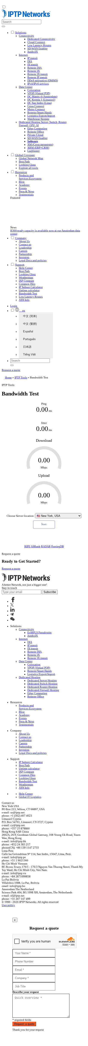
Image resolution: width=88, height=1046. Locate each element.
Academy (24, 185)
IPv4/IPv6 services (38, 83)
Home (8, 377)
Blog (22, 181)
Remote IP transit (37, 77)
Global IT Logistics (30, 796)
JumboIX (32, 51)
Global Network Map (31, 158)
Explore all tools (28, 168)
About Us (24, 241)
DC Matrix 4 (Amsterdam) (42, 96)
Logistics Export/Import (41, 115)
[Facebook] (13, 601)
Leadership (25, 247)
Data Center (25, 86)
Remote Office (35, 131)
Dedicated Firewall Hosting (43, 690)
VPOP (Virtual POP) (38, 93)
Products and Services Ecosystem (30, 177)
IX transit (32, 64)
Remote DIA (34, 67)
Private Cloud (35, 134)
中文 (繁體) (30, 323)
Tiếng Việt (29, 354)
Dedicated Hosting (29, 677)
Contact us (25, 244)
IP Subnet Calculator (31, 287)
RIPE (27, 546)
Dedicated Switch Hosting (42, 683)
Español (28, 331)
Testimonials (26, 194)
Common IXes (27, 284)
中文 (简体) (30, 316)
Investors (24, 257)
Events (23, 188)
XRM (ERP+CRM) (38, 147)
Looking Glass (27, 164)
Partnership (25, 254)
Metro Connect (36, 109)
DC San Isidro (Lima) (39, 102)
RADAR (46, 546)
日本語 (27, 346)
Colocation (33, 90)
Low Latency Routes (39, 45)
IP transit (32, 58)
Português (29, 339)
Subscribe (50, 592)
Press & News (26, 191)
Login (13, 305)
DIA (29, 61)
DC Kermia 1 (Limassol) (41, 99)
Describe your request (25, 992)
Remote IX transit (37, 74)
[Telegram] (12, 615)
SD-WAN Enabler (37, 48)
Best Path (24, 161)
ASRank (35, 546)
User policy (8, 905)
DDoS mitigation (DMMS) (42, 80)
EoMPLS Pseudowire (39, 632)
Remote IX (33, 71)
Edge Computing (37, 128)
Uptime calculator (29, 290)
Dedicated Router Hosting (42, 686)
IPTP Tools (21, 377)
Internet (23, 55)
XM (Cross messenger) (40, 144)
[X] (12, 605)
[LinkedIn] (12, 610)
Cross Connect (35, 106)
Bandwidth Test (28, 293)
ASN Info (24, 299)
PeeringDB (57, 546)
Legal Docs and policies (33, 260)
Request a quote (11, 370)
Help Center (26, 268)
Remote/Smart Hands (39, 112)
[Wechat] (12, 620)
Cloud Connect (36, 42)
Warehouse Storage (38, 118)
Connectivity (26, 35)
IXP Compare (26, 280)
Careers (23, 250)
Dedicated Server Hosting (42, 680)
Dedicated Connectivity (41, 39)
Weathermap (26, 277)
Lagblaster (33, 150)
